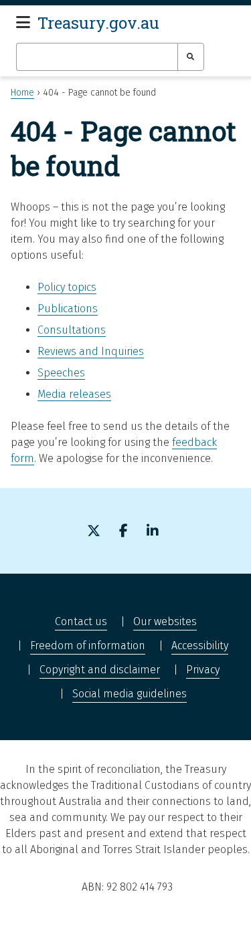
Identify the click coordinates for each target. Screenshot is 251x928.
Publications (67, 308)
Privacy (203, 669)
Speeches (61, 372)
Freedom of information (87, 645)
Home (22, 92)
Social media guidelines (129, 693)
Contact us (81, 621)
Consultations (71, 330)
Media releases (74, 394)
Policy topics (66, 287)
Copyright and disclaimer (99, 669)
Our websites (165, 621)
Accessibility (199, 645)
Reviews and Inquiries (90, 351)
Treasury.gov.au (98, 22)
